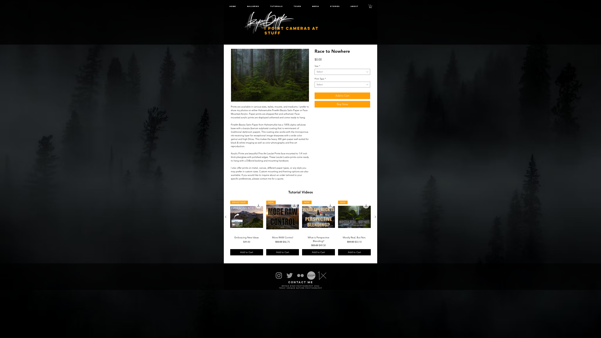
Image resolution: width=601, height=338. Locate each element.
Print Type (320, 78)
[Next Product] (375, 217)
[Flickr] (300, 275)
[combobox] (342, 72)
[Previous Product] (226, 217)
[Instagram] (279, 275)
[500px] (311, 275)
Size (317, 66)
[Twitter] (289, 275)
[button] (297, 6)
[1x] (322, 275)
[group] (300, 228)
